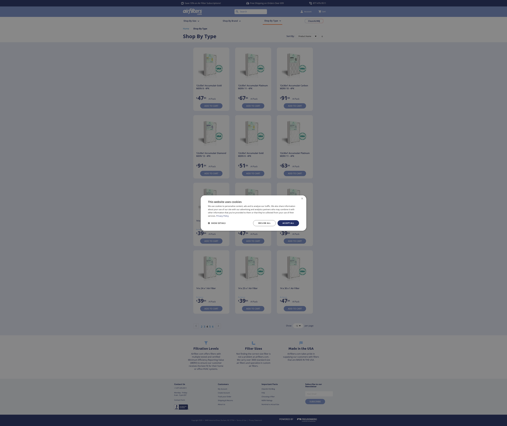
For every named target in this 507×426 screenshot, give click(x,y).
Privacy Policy (222, 216)
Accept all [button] (288, 223)
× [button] (302, 198)
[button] (217, 223)
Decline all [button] (264, 223)
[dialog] (253, 213)
